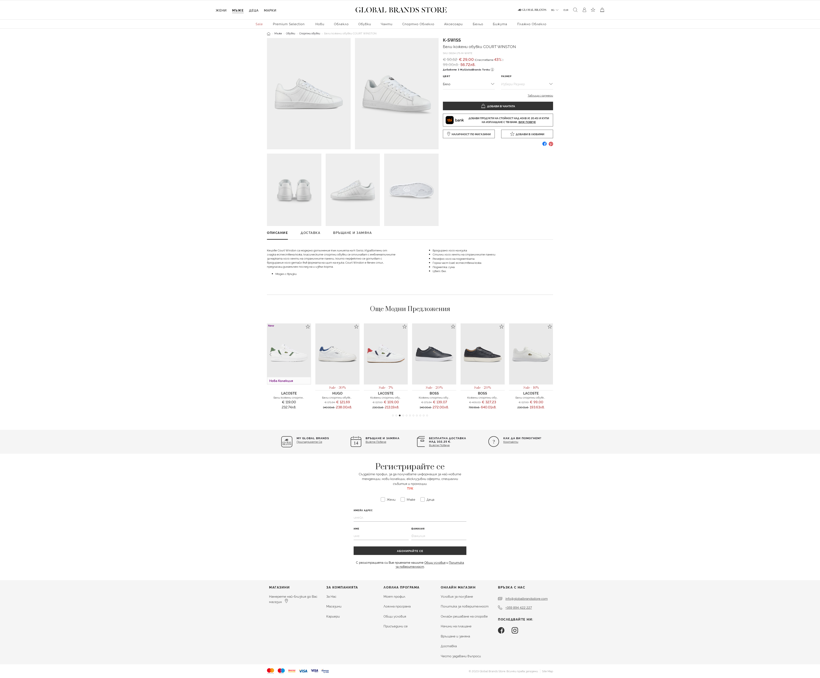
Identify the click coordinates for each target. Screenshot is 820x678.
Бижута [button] (500, 24)
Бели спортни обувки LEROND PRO (539, 397)
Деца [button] (254, 10)
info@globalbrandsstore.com (526, 598)
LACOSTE (289, 393)
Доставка (449, 646)
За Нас (331, 596)
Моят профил (394, 596)
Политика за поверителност (465, 606)
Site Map (547, 671)
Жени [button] (221, 10)
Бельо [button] (478, 24)
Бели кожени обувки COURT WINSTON (479, 46)
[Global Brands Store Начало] (401, 9)
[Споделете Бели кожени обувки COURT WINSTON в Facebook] (544, 145)
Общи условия (434, 562)
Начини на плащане (456, 626)
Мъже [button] (238, 10)
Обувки (290, 33)
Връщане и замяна (455, 636)
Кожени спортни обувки (387, 397)
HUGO (337, 393)
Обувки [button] (364, 24)
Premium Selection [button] (289, 24)
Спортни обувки (309, 33)
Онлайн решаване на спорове (464, 616)
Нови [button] (319, 24)
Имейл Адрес (363, 510)
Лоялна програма (397, 606)
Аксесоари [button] (453, 24)
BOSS (434, 393)
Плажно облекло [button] (531, 24)
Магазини (333, 606)
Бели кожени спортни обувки (294, 397)
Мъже (278, 33)
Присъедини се (396, 626)
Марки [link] (270, 10)
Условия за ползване (457, 596)
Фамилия (418, 528)
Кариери (333, 616)
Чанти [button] (386, 24)
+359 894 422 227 (518, 607)
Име (356, 528)
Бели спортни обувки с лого (341, 397)
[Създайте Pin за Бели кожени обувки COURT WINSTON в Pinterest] (551, 145)
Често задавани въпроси (461, 656)
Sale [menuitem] (259, 24)
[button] (393, 415)
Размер (506, 76)
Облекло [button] (341, 24)
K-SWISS (452, 40)
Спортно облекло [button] (418, 24)
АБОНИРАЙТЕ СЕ (410, 551)
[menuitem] (259, 24)
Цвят (446, 76)
